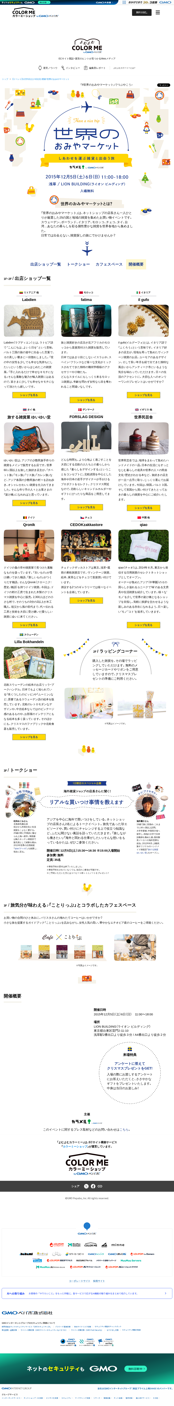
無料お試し (141, 12)
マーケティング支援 (82, 1398)
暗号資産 (129, 1398)
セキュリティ (67, 1398)
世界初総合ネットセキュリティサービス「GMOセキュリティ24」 (27, 1326)
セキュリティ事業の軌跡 (131, 1330)
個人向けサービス (143, 1398)
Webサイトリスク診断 (82, 1326)
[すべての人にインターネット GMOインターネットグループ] (150, 2)
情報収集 (107, 1398)
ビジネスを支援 (52, 1398)
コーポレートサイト (79, 1281)
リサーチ (96, 1398)
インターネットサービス (11, 1398)
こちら (124, 1129)
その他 (155, 1398)
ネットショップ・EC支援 (33, 1398)
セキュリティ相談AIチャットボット (108, 1326)
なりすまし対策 (113, 1330)
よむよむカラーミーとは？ (124, 68)
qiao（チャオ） (21, 848)
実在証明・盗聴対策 (9, 1330)
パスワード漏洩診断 (63, 1326)
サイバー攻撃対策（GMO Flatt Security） (87, 1330)
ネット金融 (118, 1398)
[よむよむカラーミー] (87, 46)
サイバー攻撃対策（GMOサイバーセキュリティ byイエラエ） (44, 1330)
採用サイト (99, 1281)
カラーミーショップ (75, 1146)
